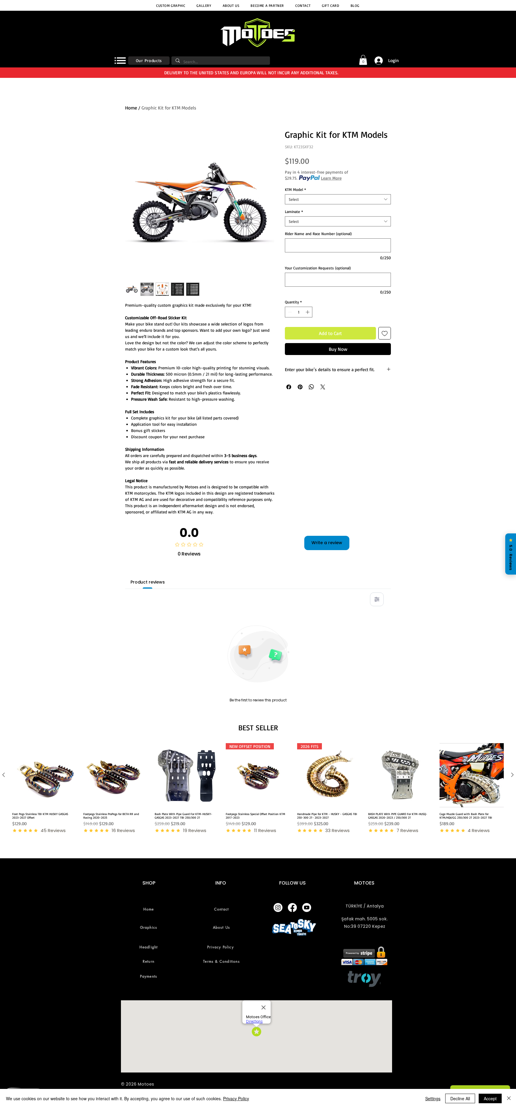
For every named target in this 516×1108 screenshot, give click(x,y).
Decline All (460, 1098)
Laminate (294, 211)
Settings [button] (432, 1098)
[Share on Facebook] (288, 387)
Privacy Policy (236, 1098)
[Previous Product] (3, 774)
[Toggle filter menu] (377, 599)
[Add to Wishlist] (384, 333)
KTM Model (295, 189)
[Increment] (308, 312)
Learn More (331, 177)
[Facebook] (292, 907)
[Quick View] (44, 775)
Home (131, 108)
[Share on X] (322, 387)
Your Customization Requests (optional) (318, 268)
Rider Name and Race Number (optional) (318, 233)
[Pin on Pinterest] (300, 387)
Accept (490, 1098)
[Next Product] (512, 774)
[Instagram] (278, 907)
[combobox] (338, 199)
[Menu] (120, 60)
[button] (363, 60)
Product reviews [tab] (147, 582)
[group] (258, 788)
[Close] (508, 1098)
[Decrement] (289, 312)
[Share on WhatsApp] (311, 387)
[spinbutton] (299, 312)
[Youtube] (306, 907)
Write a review (326, 543)
